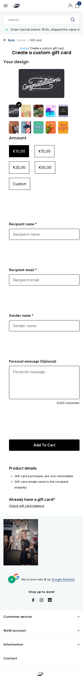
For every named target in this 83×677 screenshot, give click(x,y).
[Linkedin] (50, 600)
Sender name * (21, 315)
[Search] (73, 19)
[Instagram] (41, 600)
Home (21, 40)
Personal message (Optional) (32, 361)
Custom (19, 184)
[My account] (70, 5)
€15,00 (44, 151)
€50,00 (45, 167)
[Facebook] (33, 600)
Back (11, 40)
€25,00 (19, 167)
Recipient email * (23, 270)
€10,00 (19, 151)
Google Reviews (63, 579)
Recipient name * (23, 224)
